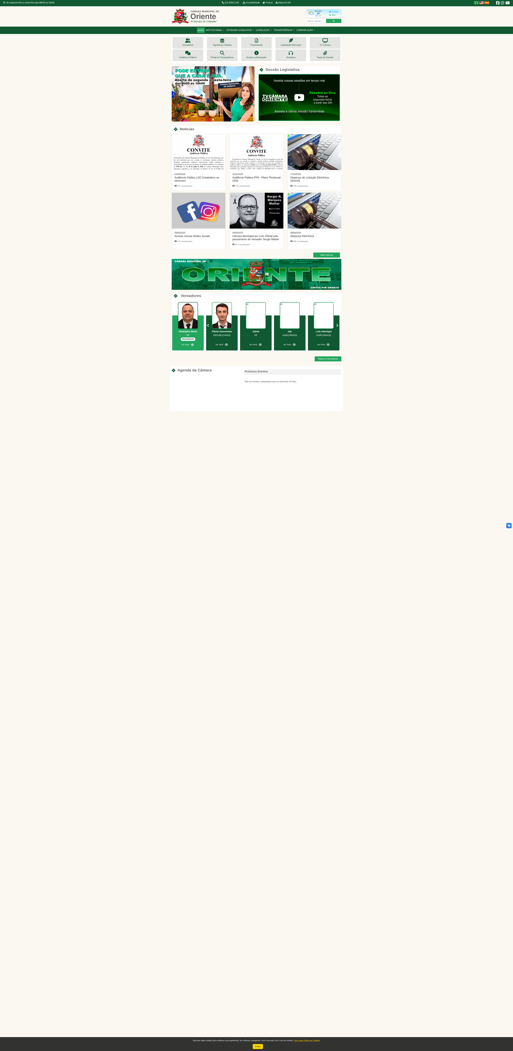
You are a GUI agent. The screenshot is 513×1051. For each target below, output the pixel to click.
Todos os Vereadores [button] (328, 359)
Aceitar (258, 1046)
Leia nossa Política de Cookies (307, 1040)
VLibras (269, 2)
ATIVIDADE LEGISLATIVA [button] (239, 30)
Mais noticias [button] (326, 255)
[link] (199, 162)
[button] (173, 94)
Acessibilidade (252, 2)
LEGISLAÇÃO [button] (263, 30)
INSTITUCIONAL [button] (214, 30)
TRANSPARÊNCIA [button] (283, 30)
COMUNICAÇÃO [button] (304, 30)
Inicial (201, 30)
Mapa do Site (284, 2)
